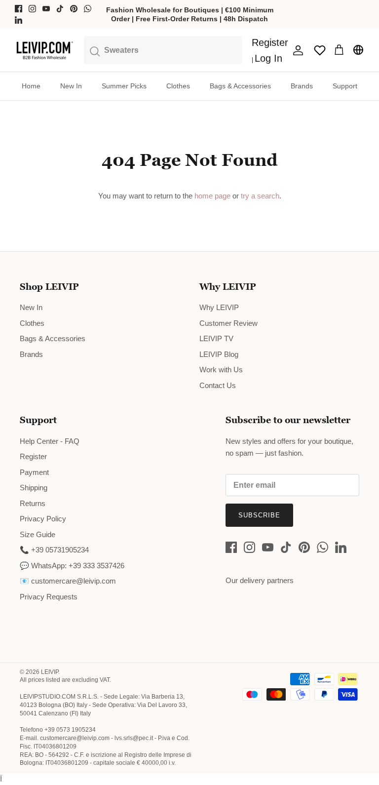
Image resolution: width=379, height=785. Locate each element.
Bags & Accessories (240, 86)
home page (212, 196)
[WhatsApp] (87, 8)
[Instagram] (32, 8)
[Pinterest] (73, 8)
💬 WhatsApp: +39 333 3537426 (72, 565)
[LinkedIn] (18, 20)
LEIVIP (49, 671)
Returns (32, 503)
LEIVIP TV (216, 338)
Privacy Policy (43, 518)
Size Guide (37, 534)
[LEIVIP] (44, 50)
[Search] (163, 49)
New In (71, 86)
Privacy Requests (48, 596)
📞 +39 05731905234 (54, 550)
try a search (260, 196)
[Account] (296, 50)
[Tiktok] (60, 8)
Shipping (33, 487)
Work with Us (221, 369)
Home (31, 86)
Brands (302, 86)
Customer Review (228, 323)
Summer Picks (124, 86)
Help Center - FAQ (49, 441)
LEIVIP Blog (218, 354)
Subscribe (259, 515)
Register (33, 456)
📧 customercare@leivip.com (68, 581)
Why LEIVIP (219, 307)
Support (345, 86)
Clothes (178, 86)
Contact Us (217, 385)
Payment (34, 472)
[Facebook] (18, 8)
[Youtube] (46, 8)
